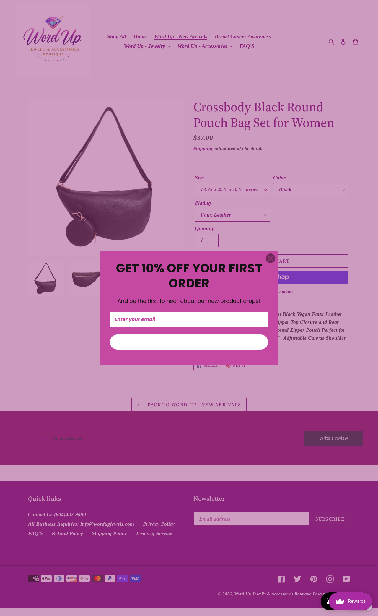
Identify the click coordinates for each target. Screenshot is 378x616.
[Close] (270, 258)
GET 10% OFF (189, 342)
